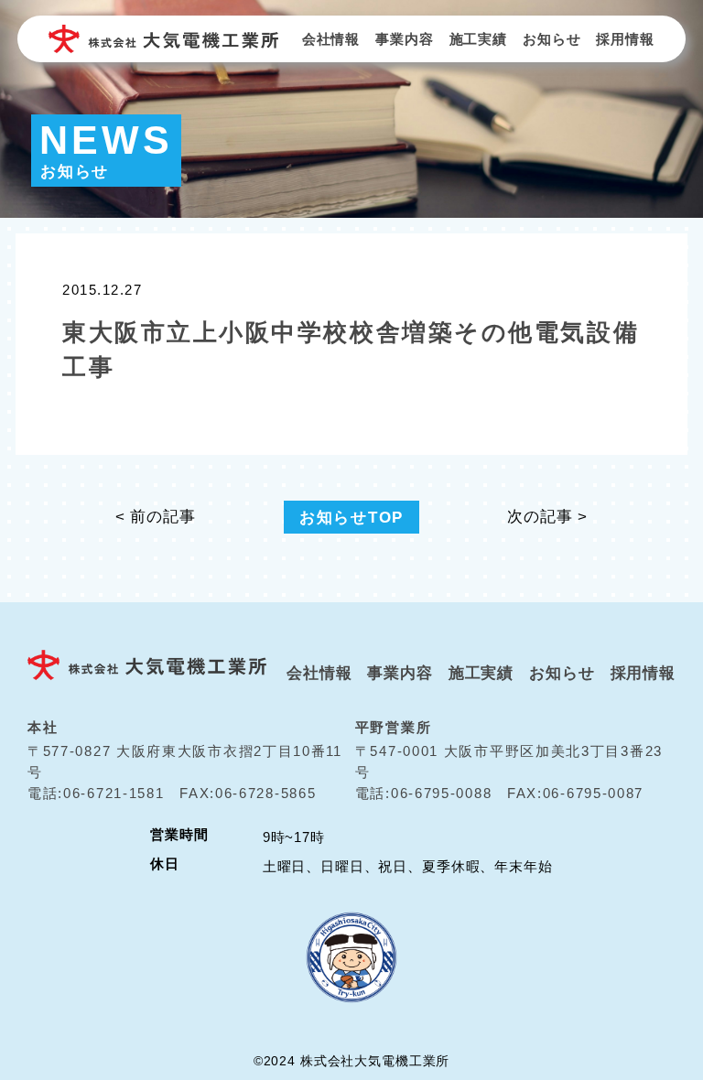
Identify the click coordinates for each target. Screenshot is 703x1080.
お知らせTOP (351, 516)
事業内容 (404, 39)
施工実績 (478, 39)
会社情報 (331, 39)
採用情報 (625, 39)
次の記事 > (547, 516)
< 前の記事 (155, 516)
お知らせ (551, 39)
